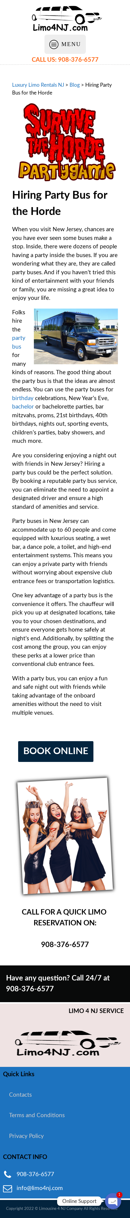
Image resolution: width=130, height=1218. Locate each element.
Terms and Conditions (37, 1115)
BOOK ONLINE (55, 751)
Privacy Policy (26, 1136)
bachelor (23, 407)
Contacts (20, 1095)
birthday (23, 398)
